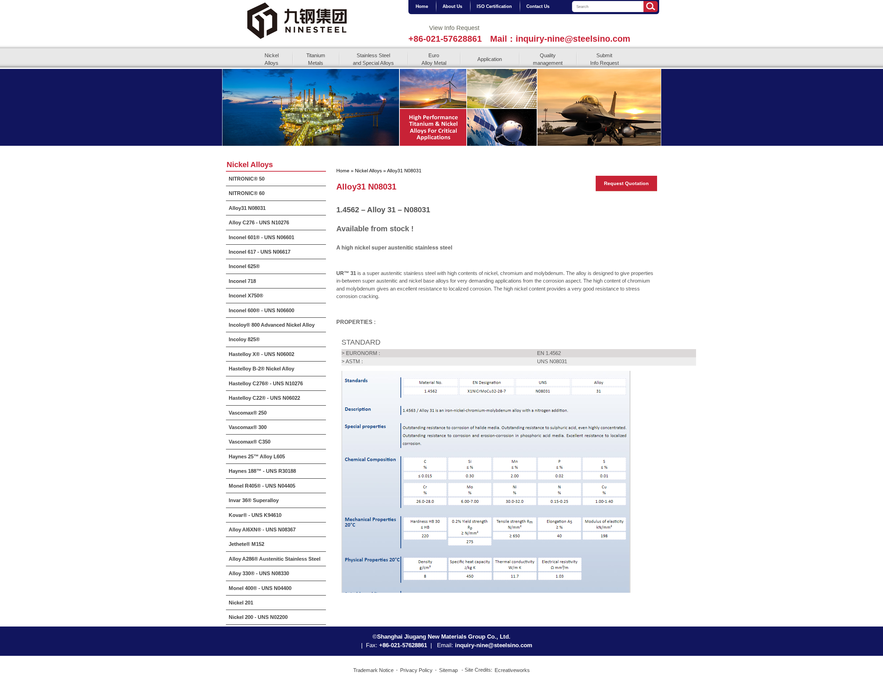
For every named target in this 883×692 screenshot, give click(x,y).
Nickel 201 (241, 603)
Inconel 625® (244, 266)
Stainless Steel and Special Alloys (373, 58)
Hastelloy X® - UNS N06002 (261, 354)
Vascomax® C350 (249, 442)
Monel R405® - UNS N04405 (262, 486)
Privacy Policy (416, 670)
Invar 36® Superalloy (254, 500)
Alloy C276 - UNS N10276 (259, 222)
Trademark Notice (373, 670)
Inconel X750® (246, 295)
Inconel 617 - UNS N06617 (259, 252)
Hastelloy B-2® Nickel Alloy (261, 369)
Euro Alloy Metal (433, 58)
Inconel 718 (242, 281)
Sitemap (448, 670)
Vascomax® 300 (248, 427)
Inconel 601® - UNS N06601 (261, 237)
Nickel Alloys (272, 58)
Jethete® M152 (246, 544)
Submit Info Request (604, 58)
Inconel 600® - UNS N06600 (261, 310)
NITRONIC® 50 (247, 179)
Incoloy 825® (244, 339)
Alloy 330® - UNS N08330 (259, 573)
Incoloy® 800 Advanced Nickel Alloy (272, 325)
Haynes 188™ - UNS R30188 (262, 471)
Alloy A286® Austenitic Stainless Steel (274, 559)
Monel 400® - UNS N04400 (260, 588)
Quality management (548, 58)
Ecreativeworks (512, 670)
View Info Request (454, 27)
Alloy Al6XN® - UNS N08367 (262, 529)
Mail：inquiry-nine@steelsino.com (560, 38)
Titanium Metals (315, 58)
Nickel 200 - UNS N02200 (258, 617)
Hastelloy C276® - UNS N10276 (266, 383)
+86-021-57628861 (445, 38)
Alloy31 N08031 (247, 208)
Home (342, 170)
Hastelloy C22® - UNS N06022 (264, 398)
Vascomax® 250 (248, 413)
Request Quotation (626, 183)
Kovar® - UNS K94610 (255, 515)
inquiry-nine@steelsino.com (493, 645)
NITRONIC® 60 (247, 193)
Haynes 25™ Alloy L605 (257, 456)
